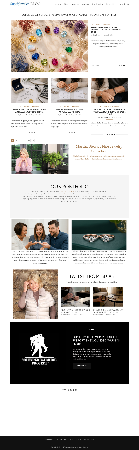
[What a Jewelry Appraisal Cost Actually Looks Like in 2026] (29, 90)
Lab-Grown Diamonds (67, 191)
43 (29, 140)
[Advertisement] (69, 416)
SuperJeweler (107, 24)
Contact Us (110, 4)
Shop (57, 4)
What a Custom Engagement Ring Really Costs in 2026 (107, 311)
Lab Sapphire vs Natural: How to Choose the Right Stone (75, 311)
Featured (98, 24)
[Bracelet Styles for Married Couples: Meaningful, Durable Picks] (109, 90)
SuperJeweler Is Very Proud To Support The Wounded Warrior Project (96, 341)
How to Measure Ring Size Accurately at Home (69, 111)
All (92, 24)
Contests (85, 4)
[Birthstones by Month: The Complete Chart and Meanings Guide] (49, 46)
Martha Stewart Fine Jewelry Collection (99, 148)
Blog (66, 4)
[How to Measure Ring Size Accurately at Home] (69, 90)
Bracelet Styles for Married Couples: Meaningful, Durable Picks (109, 112)
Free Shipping (97, 4)
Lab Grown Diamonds (58, 194)
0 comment (96, 65)
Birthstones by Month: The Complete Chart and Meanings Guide (106, 29)
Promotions (75, 4)
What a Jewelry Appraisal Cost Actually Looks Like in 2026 (29, 111)
